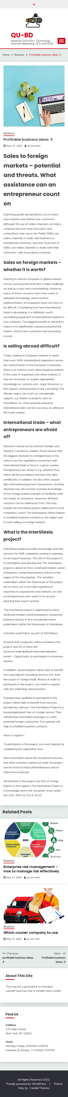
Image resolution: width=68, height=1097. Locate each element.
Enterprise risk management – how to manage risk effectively (31, 869)
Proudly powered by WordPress (26, 1083)
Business (8, 133)
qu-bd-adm (34, 145)
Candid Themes (39, 1088)
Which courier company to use (30, 932)
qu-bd (22, 35)
